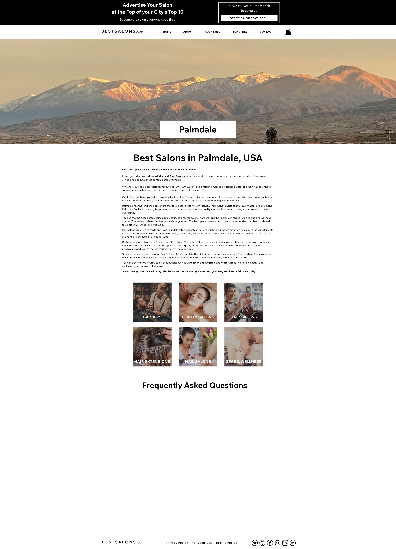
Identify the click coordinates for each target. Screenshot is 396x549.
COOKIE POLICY (226, 543)
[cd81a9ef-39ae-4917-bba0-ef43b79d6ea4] (285, 543)
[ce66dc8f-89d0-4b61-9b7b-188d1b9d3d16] (293, 543)
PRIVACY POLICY (177, 543)
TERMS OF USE (202, 543)
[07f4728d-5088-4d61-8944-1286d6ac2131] (255, 543)
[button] (288, 31)
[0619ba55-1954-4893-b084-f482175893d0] (270, 543)
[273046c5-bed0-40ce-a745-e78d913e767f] (278, 543)
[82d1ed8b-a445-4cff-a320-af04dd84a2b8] (262, 543)
